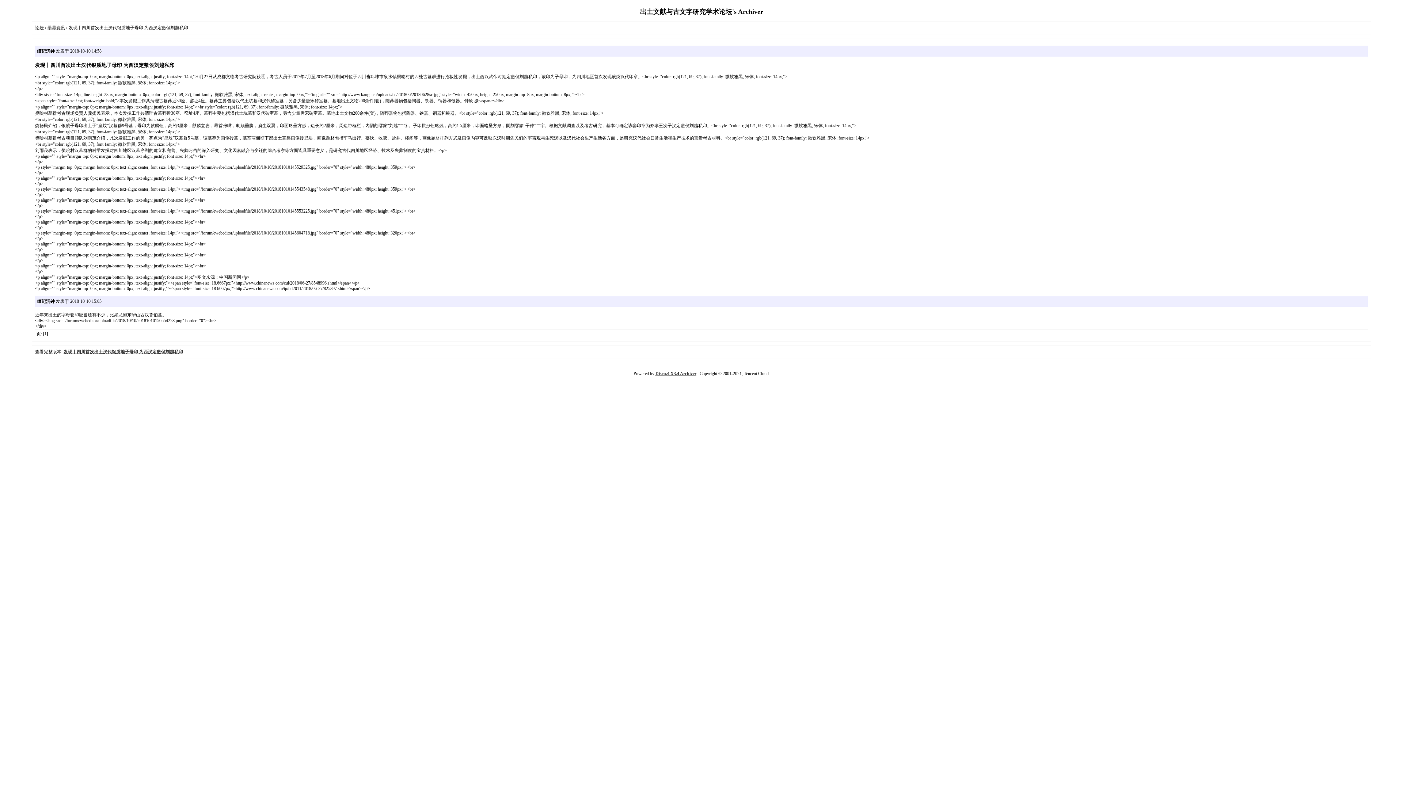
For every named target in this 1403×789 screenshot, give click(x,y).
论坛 (39, 27)
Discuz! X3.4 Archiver (675, 373)
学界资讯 (56, 27)
